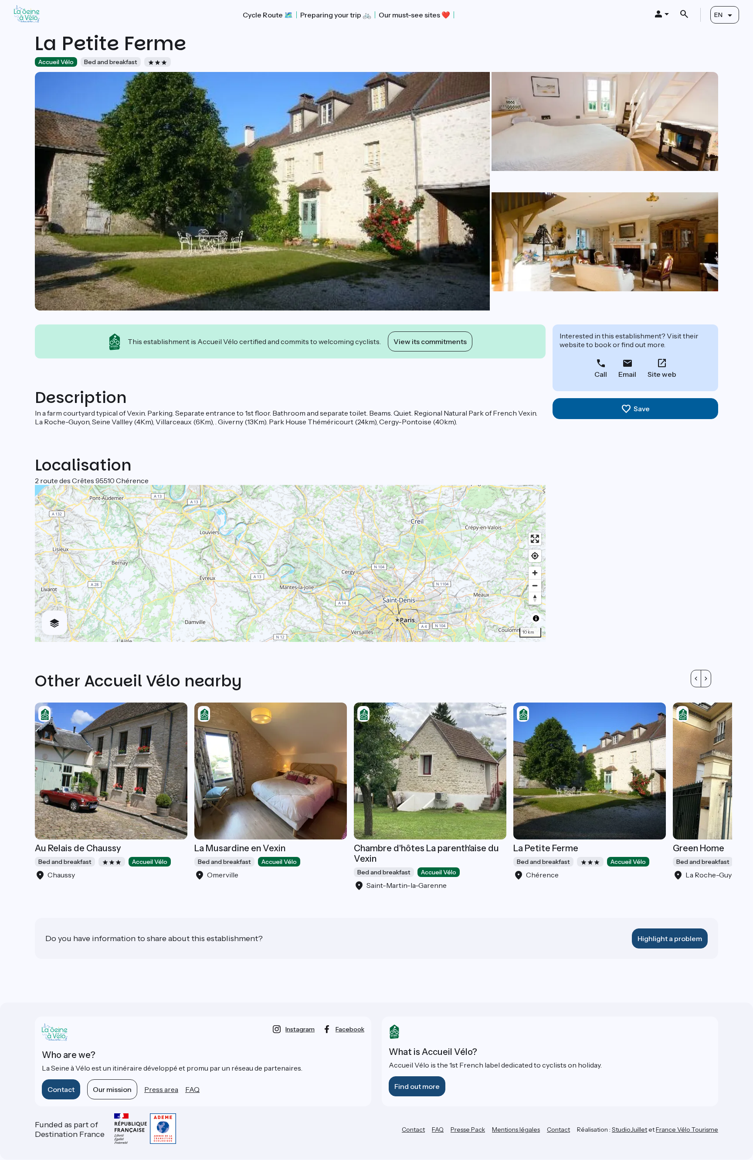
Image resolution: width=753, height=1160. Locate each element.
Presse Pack (468, 1129)
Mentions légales (516, 1129)
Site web (662, 374)
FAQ (192, 1089)
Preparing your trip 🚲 (335, 14)
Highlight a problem (670, 938)
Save (642, 408)
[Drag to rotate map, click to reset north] (535, 598)
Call (600, 374)
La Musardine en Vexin (239, 848)
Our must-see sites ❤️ (414, 14)
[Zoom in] (535, 572)
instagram (300, 1029)
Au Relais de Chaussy (78, 848)
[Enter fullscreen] (535, 538)
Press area (161, 1089)
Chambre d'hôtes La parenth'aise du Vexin (426, 853)
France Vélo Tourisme (687, 1129)
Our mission (112, 1089)
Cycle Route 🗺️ (268, 14)
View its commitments (430, 341)
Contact (61, 1089)
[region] (290, 563)
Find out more (417, 1086)
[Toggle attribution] (536, 618)
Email (627, 374)
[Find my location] (535, 555)
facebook (350, 1029)
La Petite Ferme (545, 848)
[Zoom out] (535, 585)
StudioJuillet (629, 1129)
